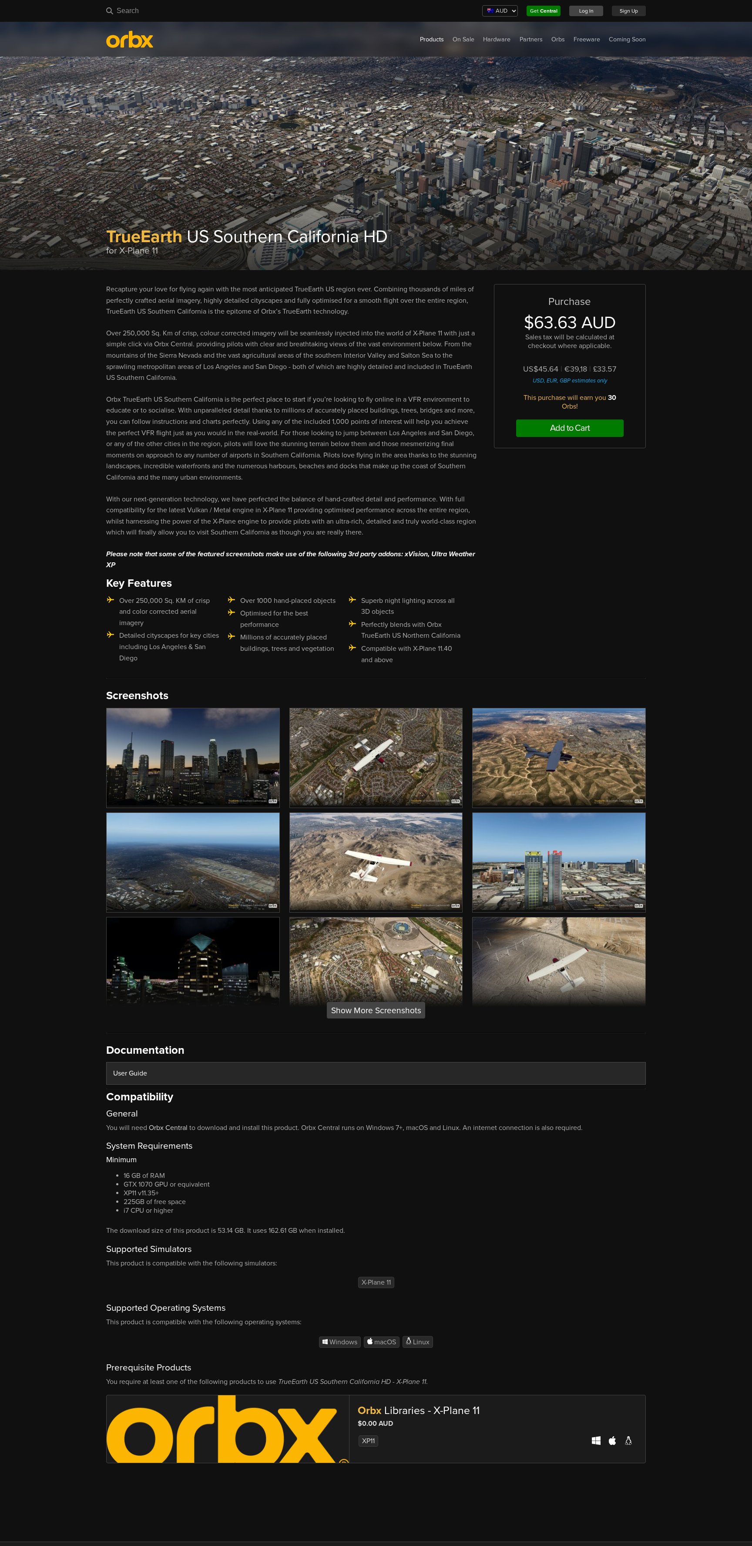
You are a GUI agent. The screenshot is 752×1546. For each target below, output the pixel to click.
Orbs (558, 39)
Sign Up (629, 11)
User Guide (130, 1073)
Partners (531, 39)
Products (432, 39)
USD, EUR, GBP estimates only (570, 380)
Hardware (496, 39)
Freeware (587, 39)
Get (543, 11)
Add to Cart (570, 428)
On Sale (463, 39)
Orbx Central (168, 1127)
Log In (586, 11)
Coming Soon (627, 39)
